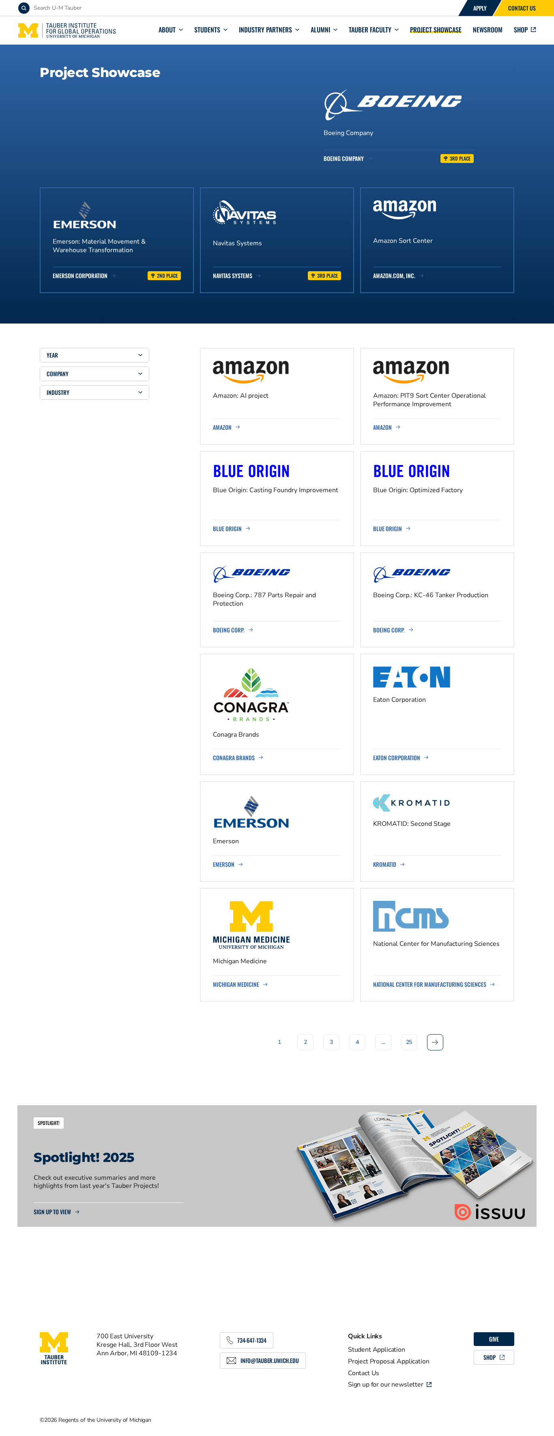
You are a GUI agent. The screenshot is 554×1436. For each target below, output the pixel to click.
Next (435, 1042)
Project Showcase (436, 29)
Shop (521, 29)
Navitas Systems (232, 276)
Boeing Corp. (229, 630)
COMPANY (58, 373)
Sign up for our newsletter (385, 1384)
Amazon (222, 427)
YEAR (52, 355)
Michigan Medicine (236, 984)
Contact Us (522, 8)
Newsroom (487, 29)
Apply (480, 8)
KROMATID (384, 864)
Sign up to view (52, 1212)
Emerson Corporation (80, 276)
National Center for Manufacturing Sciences (429, 984)
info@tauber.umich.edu (269, 1360)
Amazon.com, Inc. (394, 276)
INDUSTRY (58, 392)
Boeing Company (344, 158)
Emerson (223, 864)
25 (409, 1042)
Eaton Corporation (396, 758)
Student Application (376, 1349)
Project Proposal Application (388, 1361)
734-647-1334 (251, 1340)
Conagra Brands (234, 758)
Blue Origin (227, 529)
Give (494, 1339)
